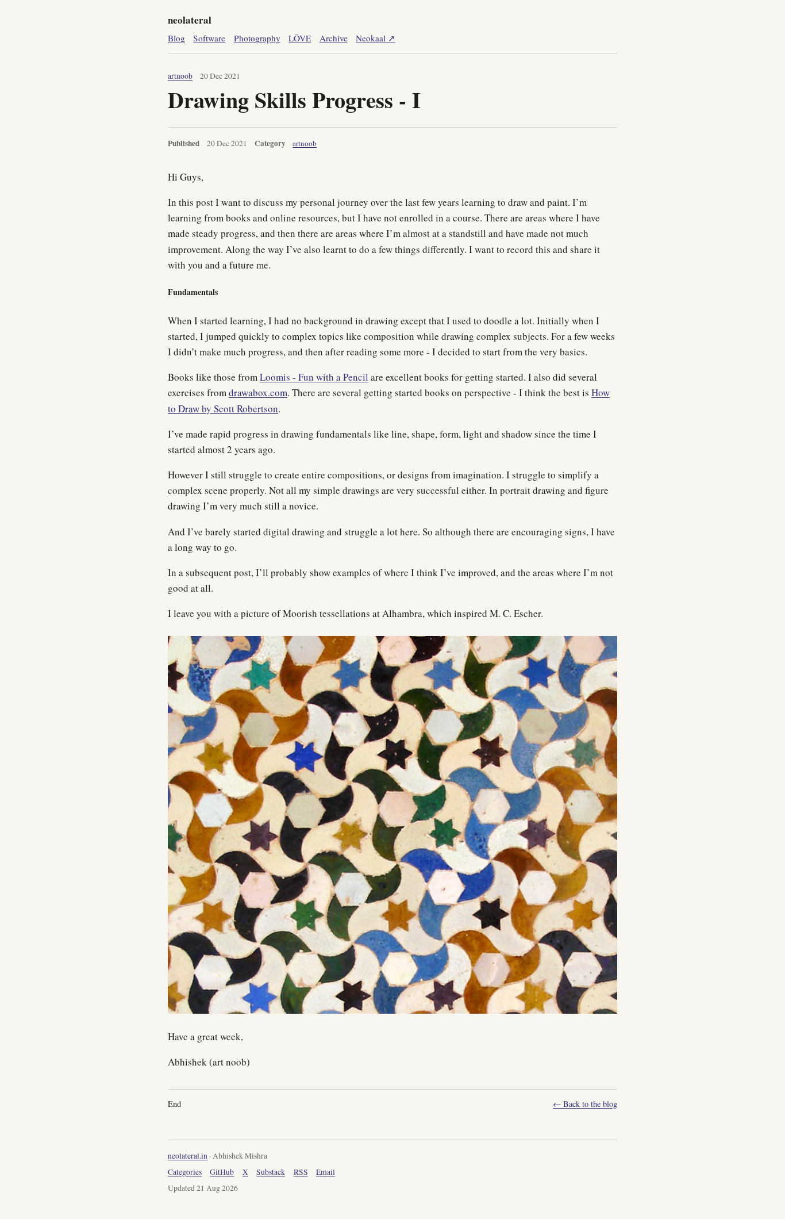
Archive (334, 38)
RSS (301, 1172)
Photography (257, 38)
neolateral (189, 20)
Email (325, 1172)
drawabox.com (258, 392)
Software (209, 38)
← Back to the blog (585, 1103)
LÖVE (299, 38)
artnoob (180, 76)
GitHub (222, 1172)
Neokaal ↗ (375, 38)
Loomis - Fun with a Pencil (314, 377)
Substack (270, 1172)
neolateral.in (187, 1156)
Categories (185, 1172)
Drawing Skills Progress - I (294, 99)
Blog (176, 38)
